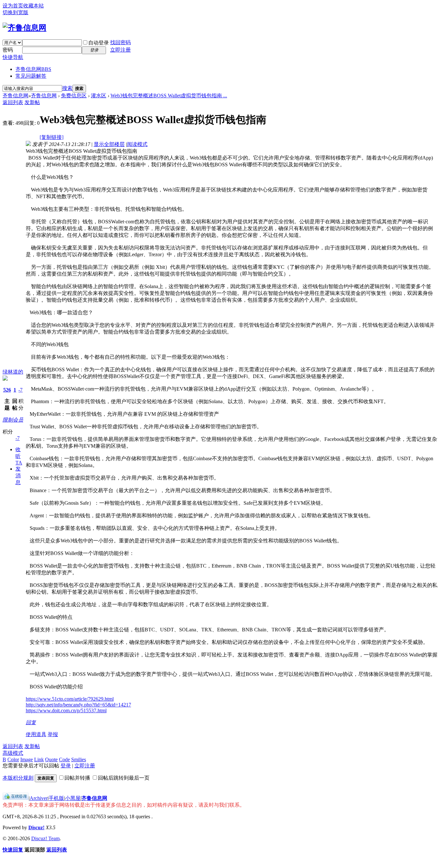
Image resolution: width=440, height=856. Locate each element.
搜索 (67, 88)
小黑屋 (73, 798)
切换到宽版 (15, 12)
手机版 (56, 798)
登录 (66, 765)
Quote (51, 759)
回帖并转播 (77, 778)
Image (26, 759)
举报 (53, 734)
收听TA (18, 456)
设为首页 (13, 5)
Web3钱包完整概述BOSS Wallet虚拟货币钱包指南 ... (168, 95)
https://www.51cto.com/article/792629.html (70, 699)
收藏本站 (33, 5)
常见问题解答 (30, 76)
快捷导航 (13, 57)
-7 (20, 390)
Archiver (39, 798)
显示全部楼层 (109, 144)
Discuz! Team (45, 838)
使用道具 (36, 734)
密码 (8, 50)
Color (13, 759)
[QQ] (16, 798)
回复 (31, 722)
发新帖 (32, 102)
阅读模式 (137, 144)
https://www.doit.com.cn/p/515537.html (66, 710)
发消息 (18, 475)
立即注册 (120, 50)
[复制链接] (51, 137)
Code (64, 759)
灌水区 (98, 95)
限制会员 (13, 420)
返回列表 (13, 102)
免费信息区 (74, 95)
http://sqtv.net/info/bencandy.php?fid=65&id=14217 (78, 704)
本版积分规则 (18, 778)
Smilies (78, 759)
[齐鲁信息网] (24, 28)
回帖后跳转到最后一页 (123, 778)
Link (39, 759)
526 (7, 390)
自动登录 (98, 42)
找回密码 (120, 42)
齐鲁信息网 (33, 69)
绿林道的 (13, 371)
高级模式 (13, 753)
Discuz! (36, 827)
